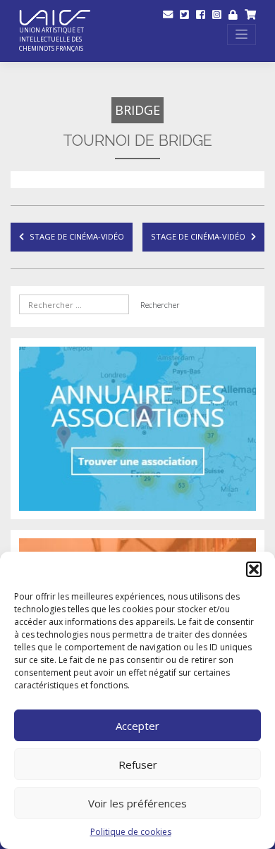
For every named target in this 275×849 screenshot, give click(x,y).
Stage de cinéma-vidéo (77, 236)
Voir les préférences (137, 803)
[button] (254, 569)
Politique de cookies (130, 832)
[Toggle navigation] (241, 34)
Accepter (137, 726)
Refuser (137, 764)
